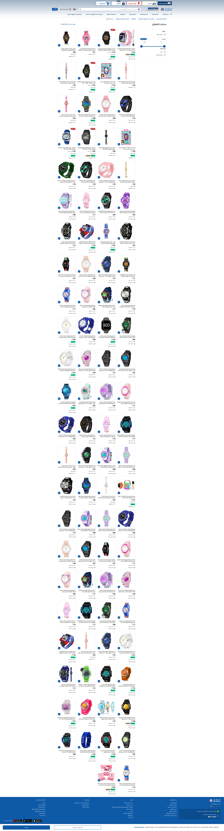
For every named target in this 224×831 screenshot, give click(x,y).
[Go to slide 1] (87, 44)
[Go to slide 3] (125, 44)
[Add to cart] (119, 45)
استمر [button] (26, 828)
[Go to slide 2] (106, 44)
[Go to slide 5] (64, 44)
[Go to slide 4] (65, 44)
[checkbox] (165, 34)
